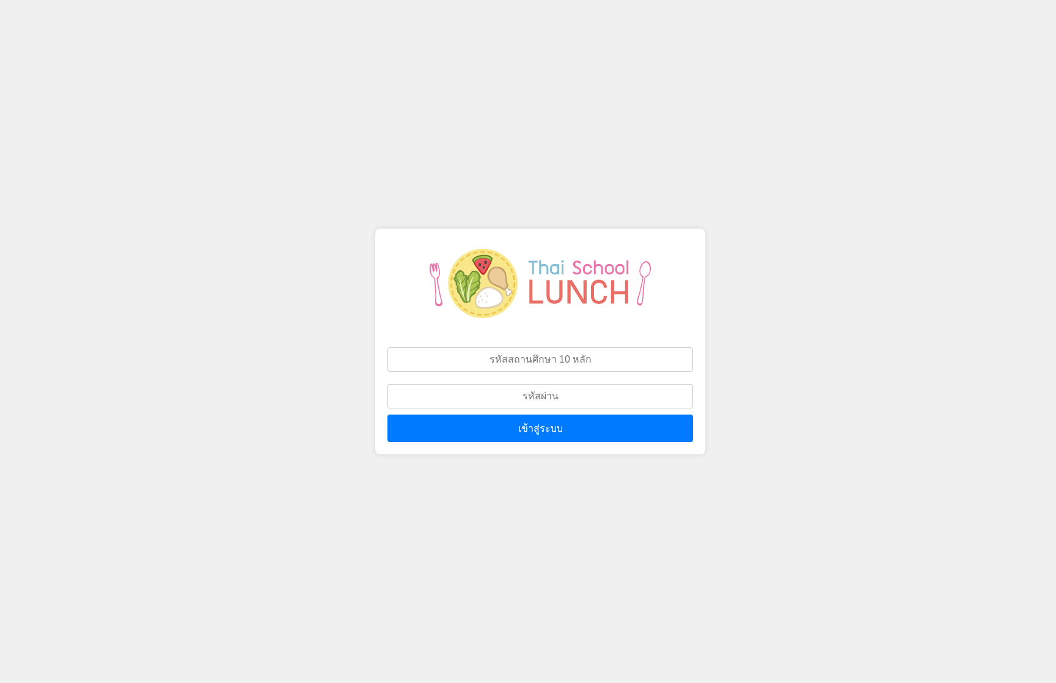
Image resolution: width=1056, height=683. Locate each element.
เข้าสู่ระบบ (540, 428)
